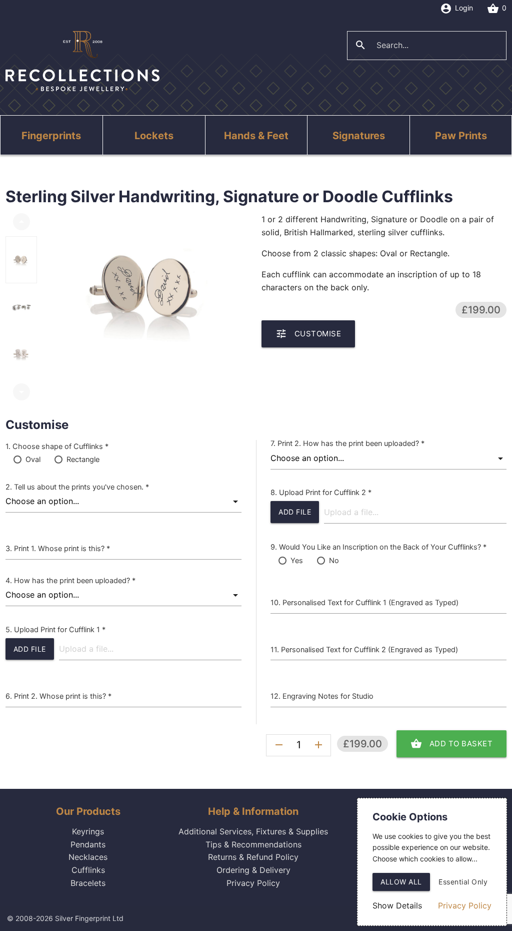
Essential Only (463, 881)
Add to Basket (451, 743)
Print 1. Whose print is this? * (62, 548)
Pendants (88, 844)
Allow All (401, 881)
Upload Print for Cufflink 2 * (325, 492)
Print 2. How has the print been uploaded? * (351, 443)
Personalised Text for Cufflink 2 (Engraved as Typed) (369, 649)
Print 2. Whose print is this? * (63, 696)
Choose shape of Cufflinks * (60, 446)
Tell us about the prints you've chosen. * (81, 487)
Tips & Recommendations (254, 844)
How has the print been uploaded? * (75, 580)
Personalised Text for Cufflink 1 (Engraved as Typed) (370, 602)
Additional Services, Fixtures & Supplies (253, 831)
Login (456, 9)
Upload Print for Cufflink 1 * (60, 629)
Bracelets (88, 883)
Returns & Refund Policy (253, 857)
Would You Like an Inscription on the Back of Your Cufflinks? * (382, 547)
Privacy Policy (253, 883)
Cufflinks (88, 870)
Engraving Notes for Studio (328, 696)
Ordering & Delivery (253, 870)
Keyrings (88, 831)
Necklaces (88, 857)
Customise (309, 333)
